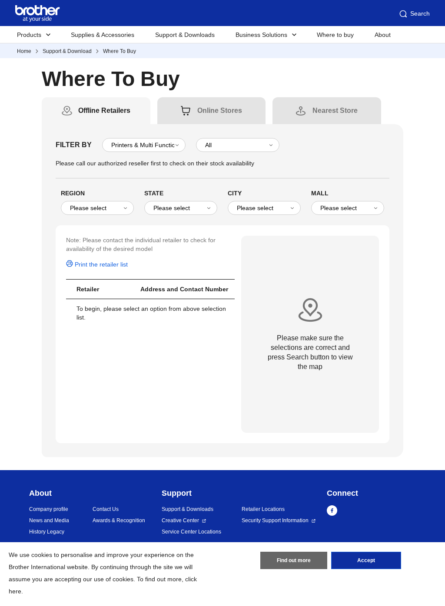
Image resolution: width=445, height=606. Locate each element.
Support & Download (67, 51)
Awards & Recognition (119, 520)
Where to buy (335, 34)
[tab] (104, 110)
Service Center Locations (191, 532)
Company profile (48, 509)
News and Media (49, 520)
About (383, 34)
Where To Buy (119, 51)
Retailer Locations (263, 509)
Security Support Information (275, 520)
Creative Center (180, 520)
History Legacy (46, 532)
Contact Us (106, 509)
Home (24, 51)
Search (420, 13)
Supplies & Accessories (102, 34)
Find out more (294, 560)
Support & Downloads (185, 34)
